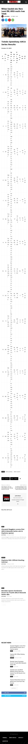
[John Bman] (2, 16)
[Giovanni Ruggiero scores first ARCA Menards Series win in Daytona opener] (14, 519)
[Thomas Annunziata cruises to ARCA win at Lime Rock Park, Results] (5, 681)
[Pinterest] (9, 20)
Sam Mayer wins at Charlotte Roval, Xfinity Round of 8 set (7, 488)
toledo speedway (9, 471)
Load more (13, 688)
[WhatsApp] (12, 20)
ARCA (3, 526)
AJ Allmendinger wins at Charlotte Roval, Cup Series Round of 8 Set (21, 488)
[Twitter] (6, 20)
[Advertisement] (14, 624)
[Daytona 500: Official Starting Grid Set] (14, 550)
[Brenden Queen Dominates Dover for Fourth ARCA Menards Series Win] (14, 581)
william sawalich (17, 471)
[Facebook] (2, 20)
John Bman (6, 16)
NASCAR (3, 557)
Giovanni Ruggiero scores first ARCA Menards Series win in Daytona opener (12, 531)
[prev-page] (2, 605)
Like (25, 692)
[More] (20, 478)
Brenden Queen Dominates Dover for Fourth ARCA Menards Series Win (13, 592)
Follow (24, 695)
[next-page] (5, 605)
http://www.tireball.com (17, 497)
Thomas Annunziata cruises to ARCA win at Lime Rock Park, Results (17, 681)
